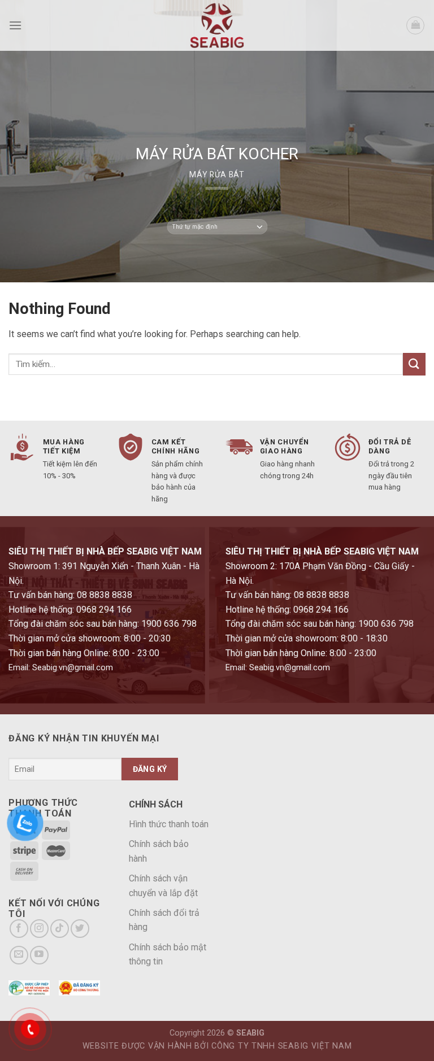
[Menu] (15, 25)
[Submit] (414, 364)
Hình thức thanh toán (169, 824)
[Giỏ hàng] (415, 25)
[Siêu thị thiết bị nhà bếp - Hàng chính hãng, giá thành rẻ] (217, 25)
